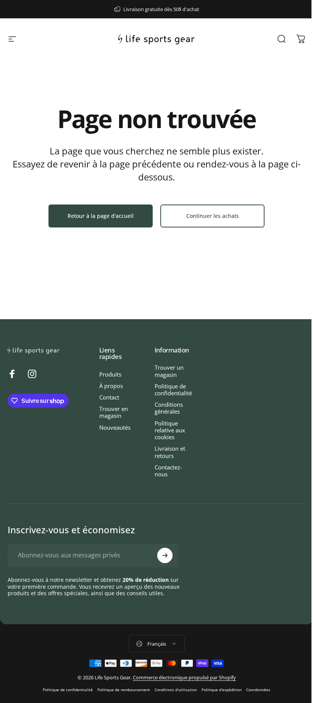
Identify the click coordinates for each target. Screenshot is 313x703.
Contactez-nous (168, 470)
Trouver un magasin (169, 371)
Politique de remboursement (123, 689)
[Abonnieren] (165, 555)
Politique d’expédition (222, 689)
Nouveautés (115, 427)
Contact (109, 397)
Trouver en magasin (113, 412)
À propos (111, 385)
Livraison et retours (170, 452)
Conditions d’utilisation (176, 689)
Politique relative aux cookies (170, 430)
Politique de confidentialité (173, 389)
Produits (110, 374)
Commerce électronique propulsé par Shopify (184, 677)
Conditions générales (169, 408)
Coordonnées (258, 689)
